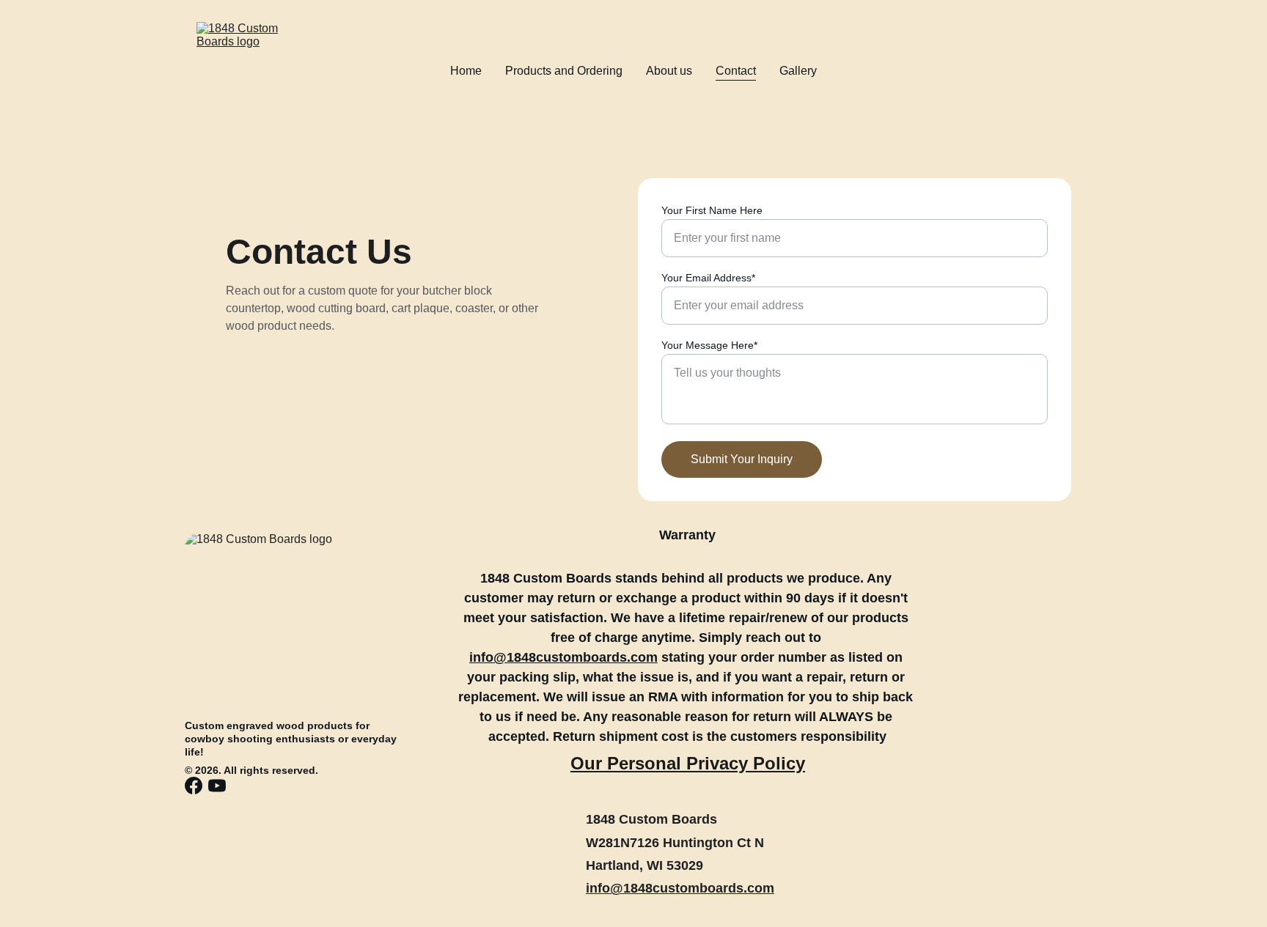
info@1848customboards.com (680, 888)
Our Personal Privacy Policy (687, 763)
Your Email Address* (708, 278)
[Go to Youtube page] (217, 785)
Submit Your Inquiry (742, 459)
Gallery (798, 70)
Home (466, 70)
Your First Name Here (712, 210)
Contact (736, 70)
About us (669, 70)
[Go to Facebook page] (193, 785)
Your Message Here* (709, 345)
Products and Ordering (564, 70)
